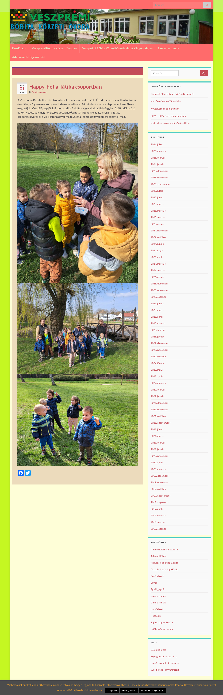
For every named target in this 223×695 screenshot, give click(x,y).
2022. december (159, 343)
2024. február (158, 270)
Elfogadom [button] (112, 690)
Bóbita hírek (157, 575)
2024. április (157, 257)
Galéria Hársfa (158, 602)
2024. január (157, 276)
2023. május (157, 310)
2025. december (159, 170)
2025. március (158, 210)
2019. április (157, 508)
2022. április (157, 376)
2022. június (157, 363)
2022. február (158, 389)
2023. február (158, 329)
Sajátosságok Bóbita (162, 622)
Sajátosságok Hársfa (162, 629)
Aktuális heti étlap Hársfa (164, 569)
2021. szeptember (160, 422)
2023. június (157, 303)
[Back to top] (215, 687)
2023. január (157, 336)
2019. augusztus (160, 502)
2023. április (157, 316)
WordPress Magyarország (165, 669)
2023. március (158, 323)
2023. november (159, 290)
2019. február (158, 522)
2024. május (157, 250)
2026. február (158, 157)
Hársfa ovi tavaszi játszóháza (166, 101)
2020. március (158, 469)
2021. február (158, 442)
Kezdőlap (18, 48)
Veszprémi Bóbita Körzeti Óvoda (53, 48)
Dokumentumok (168, 48)
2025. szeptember (160, 184)
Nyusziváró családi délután (165, 108)
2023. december (159, 283)
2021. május (157, 435)
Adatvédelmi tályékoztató (152, 690)
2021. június (157, 429)
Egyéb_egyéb (158, 589)
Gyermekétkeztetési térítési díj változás (172, 93)
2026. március (158, 150)
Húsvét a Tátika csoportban (122, 70)
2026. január (157, 164)
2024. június (157, 243)
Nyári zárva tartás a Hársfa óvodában (170, 123)
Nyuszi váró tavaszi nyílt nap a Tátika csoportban (44, 70)
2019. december (159, 475)
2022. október (158, 356)
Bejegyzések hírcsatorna (164, 656)
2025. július (157, 190)
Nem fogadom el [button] (129, 690)
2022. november (159, 349)
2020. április (157, 462)
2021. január (157, 449)
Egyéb (154, 582)
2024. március (158, 263)
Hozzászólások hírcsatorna (165, 663)
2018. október (158, 528)
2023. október (158, 296)
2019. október (158, 488)
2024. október (158, 237)
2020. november (159, 455)
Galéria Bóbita (158, 595)
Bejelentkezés (158, 649)
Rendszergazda (39, 92)
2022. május (157, 369)
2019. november (159, 482)
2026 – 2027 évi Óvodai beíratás (168, 115)
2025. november (159, 177)
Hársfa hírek (157, 609)
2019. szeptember (160, 495)
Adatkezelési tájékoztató (28, 57)
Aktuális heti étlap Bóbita (164, 562)
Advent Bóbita (159, 556)
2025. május (157, 203)
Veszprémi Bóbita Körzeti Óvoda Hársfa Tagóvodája (116, 48)
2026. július (157, 144)
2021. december (159, 402)
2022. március (158, 382)
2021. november (159, 409)
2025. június (157, 197)
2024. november (159, 230)
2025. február (158, 217)
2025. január (157, 223)
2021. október (158, 416)
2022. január (157, 396)
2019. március (158, 515)
